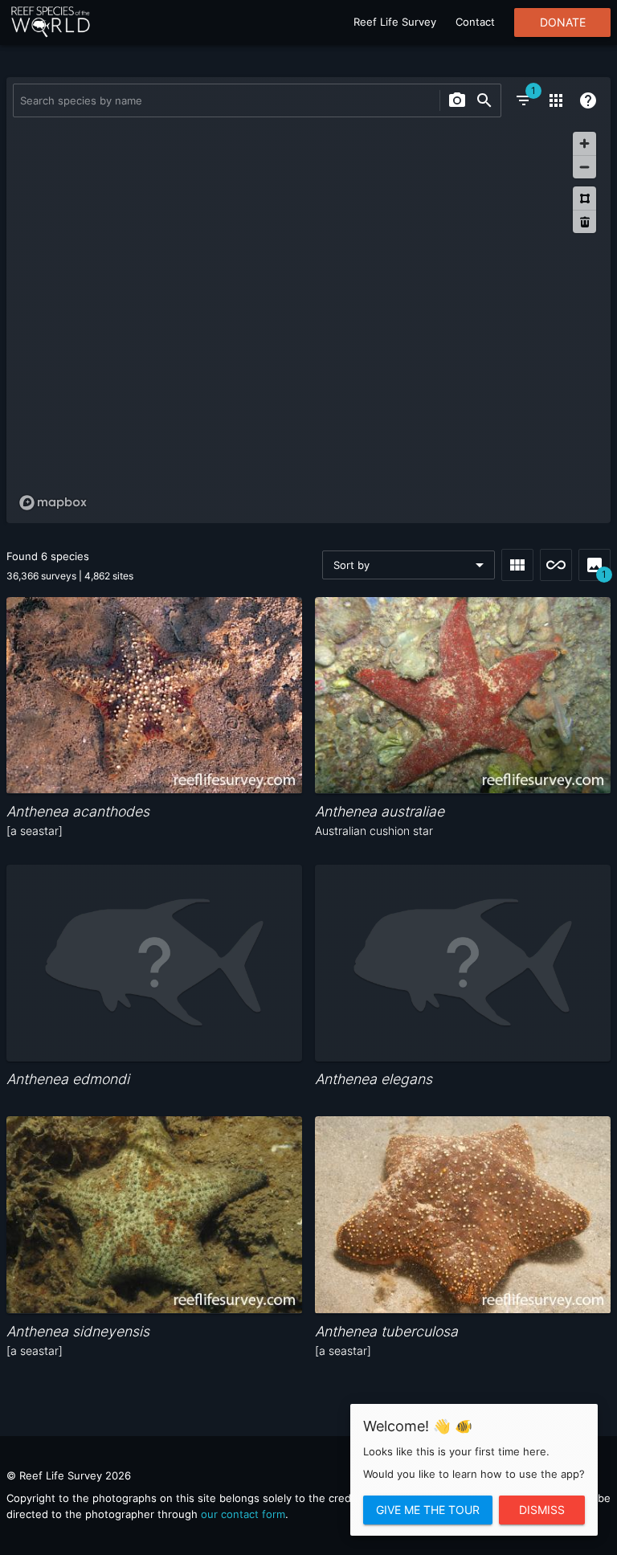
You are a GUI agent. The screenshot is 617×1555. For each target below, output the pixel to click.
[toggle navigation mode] (556, 565)
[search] (484, 100)
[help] (588, 100)
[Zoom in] (584, 143)
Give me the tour (428, 1510)
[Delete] (584, 221)
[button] (408, 564)
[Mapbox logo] (53, 502)
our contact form (243, 1514)
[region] (308, 320)
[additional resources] (556, 100)
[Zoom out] (584, 166)
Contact (475, 21)
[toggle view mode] (517, 565)
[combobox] (224, 100)
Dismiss (542, 1510)
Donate (563, 22)
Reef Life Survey (394, 21)
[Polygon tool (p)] (584, 198)
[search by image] (457, 100)
